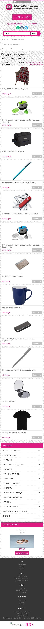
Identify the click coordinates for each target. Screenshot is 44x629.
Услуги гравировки (11, 451)
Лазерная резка (9, 455)
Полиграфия (8, 479)
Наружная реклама (11, 474)
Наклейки (7, 460)
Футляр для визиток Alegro (13, 276)
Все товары (22, 592)
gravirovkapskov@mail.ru (22, 612)
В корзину (37, 94)
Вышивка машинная (12, 497)
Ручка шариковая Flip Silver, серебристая (19, 370)
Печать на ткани (10, 507)
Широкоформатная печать (15, 511)
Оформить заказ (24, 2)
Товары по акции (22, 590)
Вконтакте (22, 600)
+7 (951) (14, 23)
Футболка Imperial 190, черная (14, 432)
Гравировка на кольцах (22, 531)
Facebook (22, 604)
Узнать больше (22, 553)
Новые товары (22, 576)
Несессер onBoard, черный (13, 151)
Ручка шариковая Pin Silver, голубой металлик (20, 182)
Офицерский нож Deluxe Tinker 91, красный (20, 214)
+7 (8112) (30, 23)
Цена (39, 62)
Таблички (7, 469)
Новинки (22, 588)
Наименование (31, 62)
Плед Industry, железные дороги (15, 89)
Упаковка (7, 502)
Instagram (22, 602)
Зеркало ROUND (8, 401)
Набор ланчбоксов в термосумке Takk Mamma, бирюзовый (21, 246)
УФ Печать (7, 488)
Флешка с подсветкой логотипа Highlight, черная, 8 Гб (18, 340)
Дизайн (6, 516)
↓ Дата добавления (36, 63)
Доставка (22, 569)
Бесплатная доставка (22, 578)
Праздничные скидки (22, 581)
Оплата (22, 567)
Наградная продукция (13, 493)
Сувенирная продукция (13, 465)
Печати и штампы (11, 483)
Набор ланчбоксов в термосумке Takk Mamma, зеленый (21, 121)
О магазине (22, 565)
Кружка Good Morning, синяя (13, 307)
